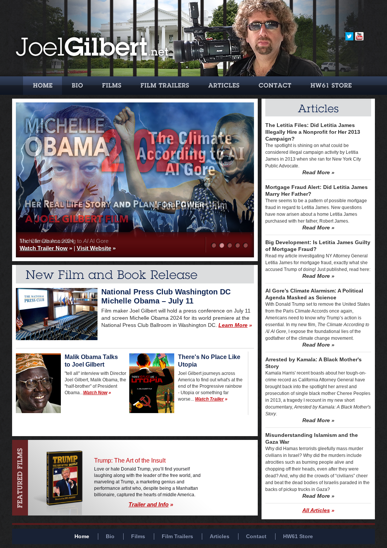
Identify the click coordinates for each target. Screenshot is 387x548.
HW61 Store (331, 85)
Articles (223, 85)
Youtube (359, 36)
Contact (275, 85)
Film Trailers (164, 85)
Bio (77, 85)
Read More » (318, 172)
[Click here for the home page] (92, 72)
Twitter (349, 36)
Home (42, 85)
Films (111, 85)
